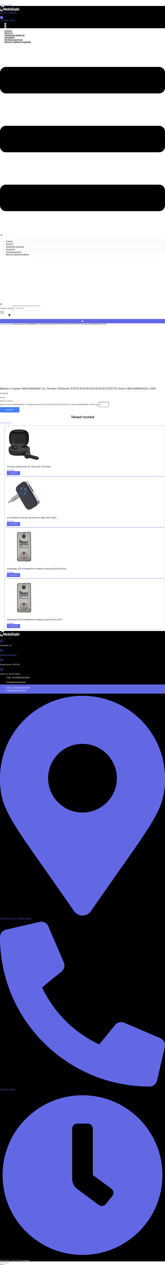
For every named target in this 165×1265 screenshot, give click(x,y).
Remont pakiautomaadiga (17, 42)
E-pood (8, 31)
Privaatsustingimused (16, 682)
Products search (6, 308)
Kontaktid (9, 38)
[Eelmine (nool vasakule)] (1, 1264)
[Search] (2, 312)
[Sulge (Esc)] (8, 1262)
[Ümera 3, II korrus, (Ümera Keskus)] (82, 915)
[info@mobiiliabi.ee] (1, 651)
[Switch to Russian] (8, 27)
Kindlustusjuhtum (13, 40)
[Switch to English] (8, 23)
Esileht (2, 324)
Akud (9, 324)
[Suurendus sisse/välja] (1, 1262)
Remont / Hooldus (8, 13)
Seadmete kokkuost (14, 35)
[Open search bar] (1, 305)
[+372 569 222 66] (1, 18)
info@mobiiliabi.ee (8, 655)
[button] (82, 141)
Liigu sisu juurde (6, 5)
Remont (8, 33)
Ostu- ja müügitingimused (18, 677)
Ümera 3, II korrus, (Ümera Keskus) (15, 918)
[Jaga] (5, 1262)
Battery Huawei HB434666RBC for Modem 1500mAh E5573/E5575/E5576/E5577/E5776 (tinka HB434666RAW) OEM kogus (49, 404)
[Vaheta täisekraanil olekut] (3, 1262)
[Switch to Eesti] (7, 25)
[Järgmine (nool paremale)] (3, 1264)
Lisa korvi (10, 410)
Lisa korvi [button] (13, 473)
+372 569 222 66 (7, 20)
